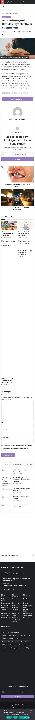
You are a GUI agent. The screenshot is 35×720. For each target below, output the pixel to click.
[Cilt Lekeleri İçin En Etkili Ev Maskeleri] (17, 597)
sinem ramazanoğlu (9, 32)
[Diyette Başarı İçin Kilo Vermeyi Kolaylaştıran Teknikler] (6, 606)
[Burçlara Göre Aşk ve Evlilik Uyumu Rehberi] (6, 616)
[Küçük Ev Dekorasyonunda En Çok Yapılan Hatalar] (6, 598)
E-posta (4, 430)
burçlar (27, 641)
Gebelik (4, 648)
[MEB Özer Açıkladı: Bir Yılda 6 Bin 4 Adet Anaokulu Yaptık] (9, 308)
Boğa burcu (20, 641)
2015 (3, 632)
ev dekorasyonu (28, 644)
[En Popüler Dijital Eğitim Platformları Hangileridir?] (26, 244)
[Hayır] (33, 714)
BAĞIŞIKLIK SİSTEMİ (14, 638)
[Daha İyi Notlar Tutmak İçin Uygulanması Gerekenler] (26, 225)
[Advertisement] (17, 532)
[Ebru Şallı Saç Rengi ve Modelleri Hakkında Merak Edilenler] (7, 481)
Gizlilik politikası (17, 708)
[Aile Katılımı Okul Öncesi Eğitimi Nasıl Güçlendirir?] (9, 225)
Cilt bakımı (5, 644)
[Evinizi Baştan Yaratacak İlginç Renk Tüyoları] (28, 616)
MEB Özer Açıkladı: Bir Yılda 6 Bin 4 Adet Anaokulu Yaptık (8, 380)
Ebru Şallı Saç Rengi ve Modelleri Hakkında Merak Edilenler (21, 480)
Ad (2, 422)
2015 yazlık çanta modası (25, 635)
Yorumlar (29, 464)
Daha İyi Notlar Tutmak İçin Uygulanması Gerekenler (25, 233)
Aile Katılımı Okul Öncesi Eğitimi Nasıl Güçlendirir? (7, 233)
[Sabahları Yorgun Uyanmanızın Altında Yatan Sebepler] (17, 617)
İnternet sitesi (5, 437)
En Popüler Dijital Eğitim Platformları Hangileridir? (26, 252)
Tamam (9, 717)
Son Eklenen (17, 464)
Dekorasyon (13, 644)
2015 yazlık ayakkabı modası (9, 635)
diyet (20, 644)
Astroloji (4, 638)
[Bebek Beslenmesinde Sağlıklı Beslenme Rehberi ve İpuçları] (28, 607)
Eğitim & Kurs (13, 13)
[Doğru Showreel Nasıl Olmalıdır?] (7, 472)
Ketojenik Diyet (26, 648)
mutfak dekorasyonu (13, 651)
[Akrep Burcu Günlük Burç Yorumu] (7, 499)
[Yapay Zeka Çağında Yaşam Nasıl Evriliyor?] (28, 597)
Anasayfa (5, 13)
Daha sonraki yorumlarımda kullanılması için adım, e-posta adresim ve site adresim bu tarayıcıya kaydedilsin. (16, 448)
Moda (3, 651)
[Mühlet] (8, 6)
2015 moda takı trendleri (13, 632)
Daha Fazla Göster (17, 99)
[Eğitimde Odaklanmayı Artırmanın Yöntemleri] (17, 606)
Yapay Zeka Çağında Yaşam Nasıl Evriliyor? (16, 2)
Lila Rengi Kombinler (19, 505)
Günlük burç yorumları (14, 648)
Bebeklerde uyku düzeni (8, 641)
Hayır (15, 717)
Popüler (5, 464)
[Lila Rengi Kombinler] (7, 507)
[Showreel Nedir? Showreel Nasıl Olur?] (7, 491)
